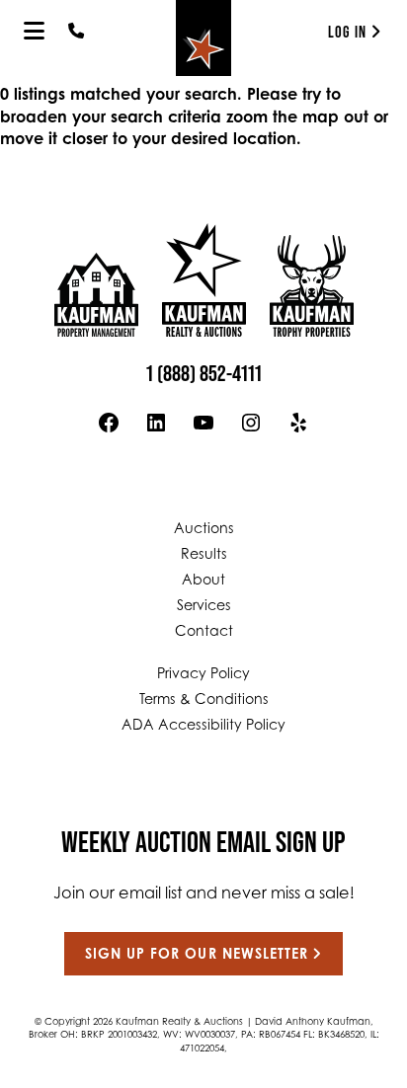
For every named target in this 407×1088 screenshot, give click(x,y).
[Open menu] (34, 30)
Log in (347, 32)
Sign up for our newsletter (196, 956)
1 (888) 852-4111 (204, 373)
